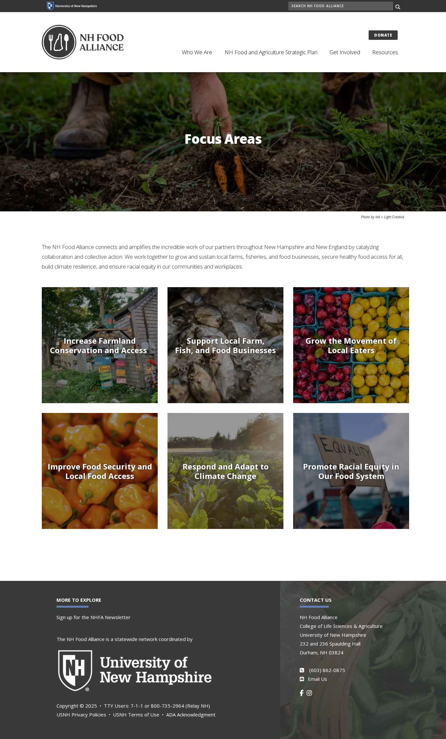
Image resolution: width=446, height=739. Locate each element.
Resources (385, 52)
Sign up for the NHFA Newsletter (93, 617)
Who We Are (197, 52)
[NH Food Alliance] (91, 42)
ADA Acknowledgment (190, 714)
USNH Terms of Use (136, 714)
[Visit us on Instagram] (311, 693)
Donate (383, 35)
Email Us (317, 679)
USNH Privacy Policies (81, 714)
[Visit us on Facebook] (303, 693)
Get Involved (344, 52)
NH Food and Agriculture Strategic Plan (271, 52)
